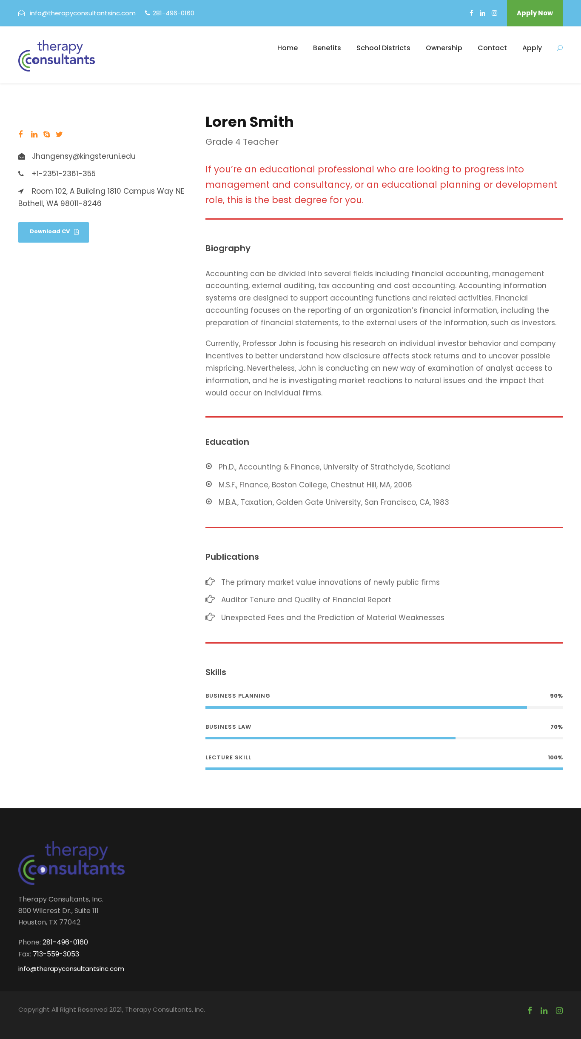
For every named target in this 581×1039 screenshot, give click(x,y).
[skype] (46, 134)
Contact (492, 48)
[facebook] (471, 13)
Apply (532, 48)
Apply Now (535, 13)
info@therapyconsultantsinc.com (83, 13)
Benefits (327, 48)
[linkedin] (482, 13)
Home (287, 48)
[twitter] (59, 134)
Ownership (444, 48)
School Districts (383, 48)
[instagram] (494, 13)
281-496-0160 (173, 13)
